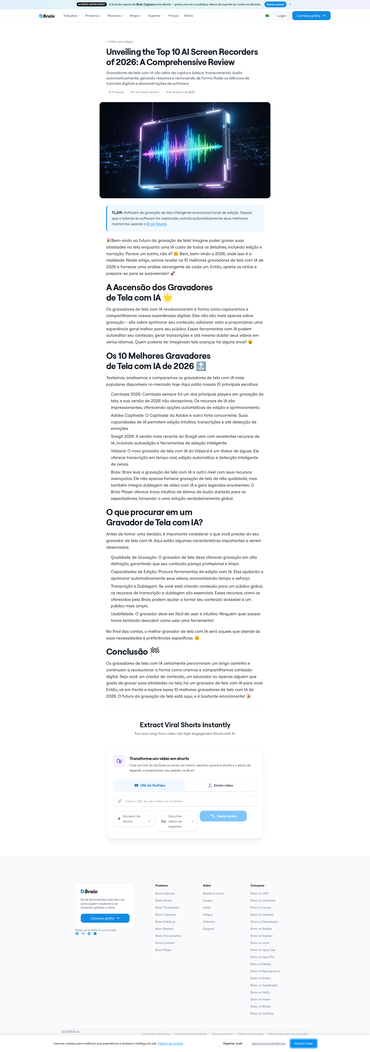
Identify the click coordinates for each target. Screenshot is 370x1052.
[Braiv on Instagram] (89, 933)
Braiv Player (163, 950)
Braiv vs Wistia (261, 1006)
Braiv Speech (164, 929)
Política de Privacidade (191, 1034)
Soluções (70, 16)
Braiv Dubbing (165, 922)
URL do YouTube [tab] (152, 785)
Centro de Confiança (155, 1034)
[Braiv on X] (83, 933)
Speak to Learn (213, 893)
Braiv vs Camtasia (263, 900)
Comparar (257, 885)
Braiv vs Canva (261, 907)
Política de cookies (170, 1043)
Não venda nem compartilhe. (288, 1034)
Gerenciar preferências (268, 1043)
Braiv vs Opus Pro (263, 957)
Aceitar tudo (303, 1043)
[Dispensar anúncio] (290, 4)
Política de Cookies (251, 1034)
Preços (174, 16)
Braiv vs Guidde (261, 929)
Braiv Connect (165, 943)
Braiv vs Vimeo (260, 999)
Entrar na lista (275, 4)
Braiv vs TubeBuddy (264, 985)
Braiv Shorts (157, 224)
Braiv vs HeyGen (262, 936)
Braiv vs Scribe (261, 978)
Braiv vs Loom (260, 943)
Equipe (208, 900)
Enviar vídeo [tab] (223, 785)
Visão (207, 907)
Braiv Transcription (168, 936)
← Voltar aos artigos (119, 41)
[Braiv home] (47, 16)
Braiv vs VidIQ (260, 992)
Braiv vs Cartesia (262, 914)
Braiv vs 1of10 (260, 893)
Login (281, 15)
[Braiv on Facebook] (77, 933)
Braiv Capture (145, 4)
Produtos (161, 885)
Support (208, 929)
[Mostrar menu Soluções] (80, 15)
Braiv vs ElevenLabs (264, 922)
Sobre (188, 16)
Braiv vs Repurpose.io (265, 971)
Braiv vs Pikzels (261, 964)
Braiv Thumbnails (167, 907)
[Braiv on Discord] (101, 933)
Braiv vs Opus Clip (263, 950)
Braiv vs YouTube (262, 1013)
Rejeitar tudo (233, 1043)
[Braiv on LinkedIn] (95, 933)
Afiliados (209, 922)
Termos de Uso (222, 1034)
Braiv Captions (165, 914)
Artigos (208, 914)
